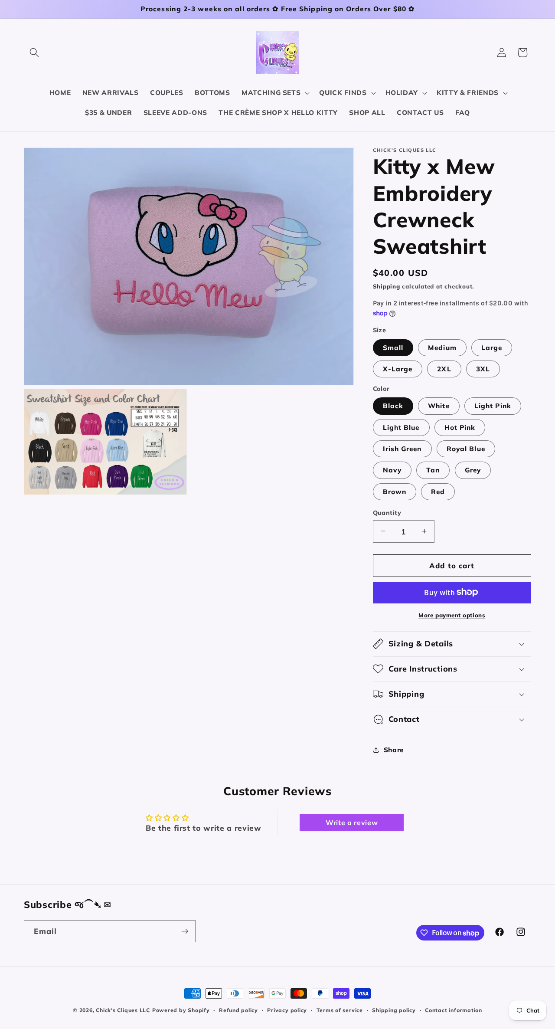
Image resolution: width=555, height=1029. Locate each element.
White (439, 406)
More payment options (451, 614)
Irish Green (402, 449)
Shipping (386, 286)
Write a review (352, 822)
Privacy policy (287, 1010)
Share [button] (394, 749)
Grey (473, 470)
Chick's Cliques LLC (123, 1010)
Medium (442, 347)
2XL (444, 369)
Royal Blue (466, 449)
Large (492, 347)
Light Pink (492, 406)
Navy (392, 470)
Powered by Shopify (181, 1010)
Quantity (387, 512)
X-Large (398, 369)
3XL (483, 369)
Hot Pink (460, 427)
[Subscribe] (184, 931)
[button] (34, 52)
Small (393, 347)
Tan (433, 470)
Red (438, 491)
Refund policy (238, 1010)
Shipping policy (394, 1010)
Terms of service (340, 1010)
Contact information (453, 1010)
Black (393, 406)
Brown (395, 491)
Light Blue (401, 427)
